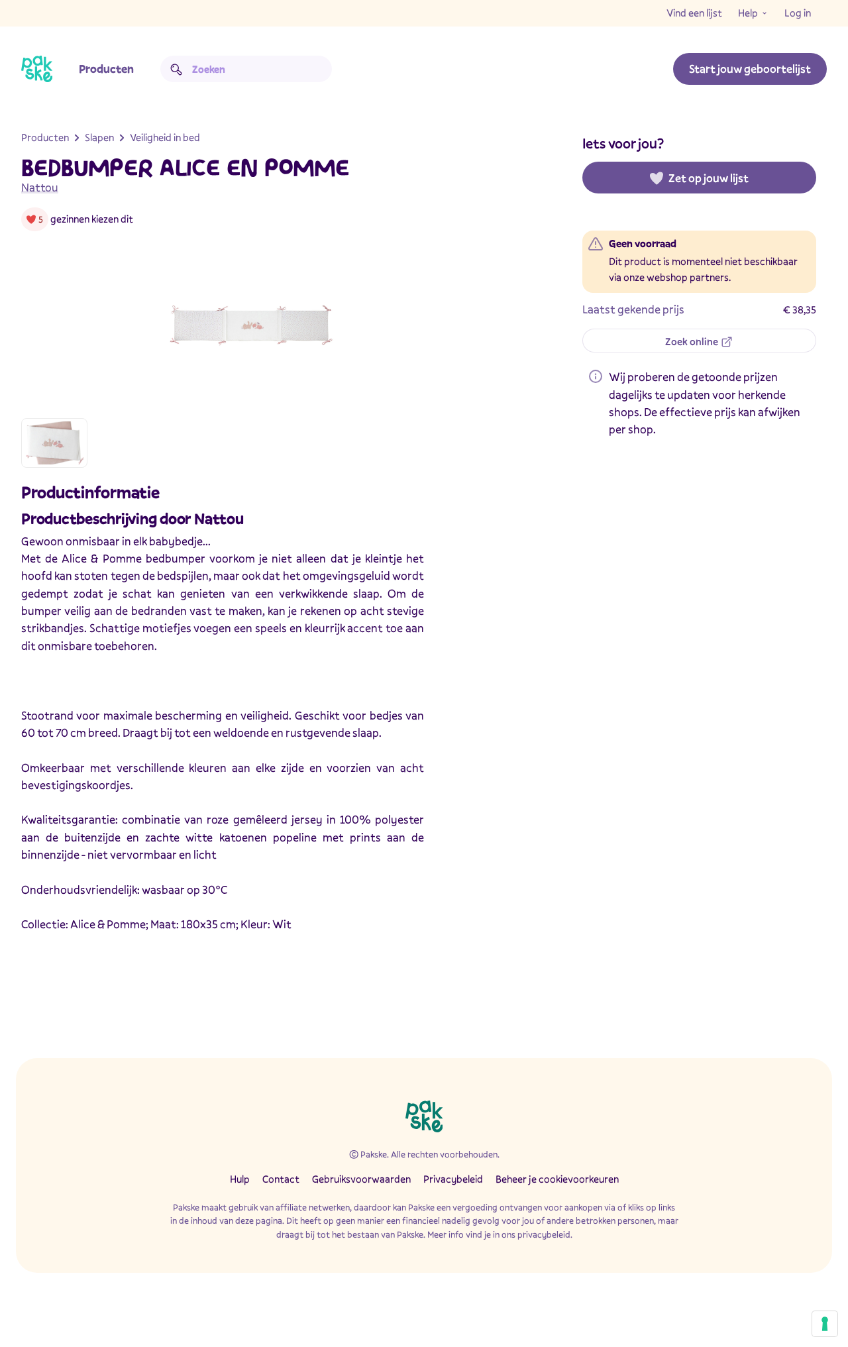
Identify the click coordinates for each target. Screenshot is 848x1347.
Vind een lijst (694, 12)
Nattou (39, 187)
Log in (797, 12)
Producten (106, 68)
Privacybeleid (453, 1178)
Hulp (240, 1178)
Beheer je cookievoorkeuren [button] (557, 1178)
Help (748, 12)
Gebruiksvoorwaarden (361, 1178)
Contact (280, 1178)
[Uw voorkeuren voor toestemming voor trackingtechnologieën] (824, 1323)
